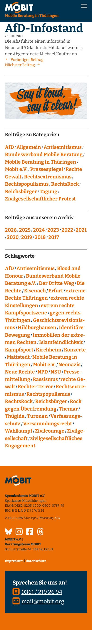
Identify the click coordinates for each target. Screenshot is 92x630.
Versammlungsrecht (47, 424)
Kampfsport (19, 350)
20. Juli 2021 (14, 36)
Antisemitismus (63, 147)
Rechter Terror (35, 387)
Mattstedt (18, 357)
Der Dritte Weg (56, 283)
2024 (39, 230)
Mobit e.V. (16, 169)
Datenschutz (36, 561)
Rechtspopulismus (27, 184)
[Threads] (40, 532)
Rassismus (45, 379)
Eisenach (35, 291)
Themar (68, 409)
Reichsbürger (21, 192)
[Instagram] (19, 532)
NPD (43, 372)
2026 (11, 230)
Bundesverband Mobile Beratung (44, 154)
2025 (24, 230)
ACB (57, 518)
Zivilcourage (49, 431)
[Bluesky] (8, 532)
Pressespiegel (46, 169)
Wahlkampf (18, 431)
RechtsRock (65, 184)
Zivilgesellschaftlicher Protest (40, 199)
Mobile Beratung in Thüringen (40, 162)
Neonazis (69, 365)
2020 (13, 237)
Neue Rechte (20, 372)
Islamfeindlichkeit (61, 342)
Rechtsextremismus (47, 177)
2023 (53, 230)
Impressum (14, 561)
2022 (67, 230)
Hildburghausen (37, 327)
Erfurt (55, 291)
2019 (26, 237)
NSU (55, 372)
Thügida (15, 416)
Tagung (48, 192)
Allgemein (29, 147)
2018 (40, 237)
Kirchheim (48, 350)
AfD (9, 147)
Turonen (37, 416)
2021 (81, 230)
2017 (53, 237)
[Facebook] (29, 532)
